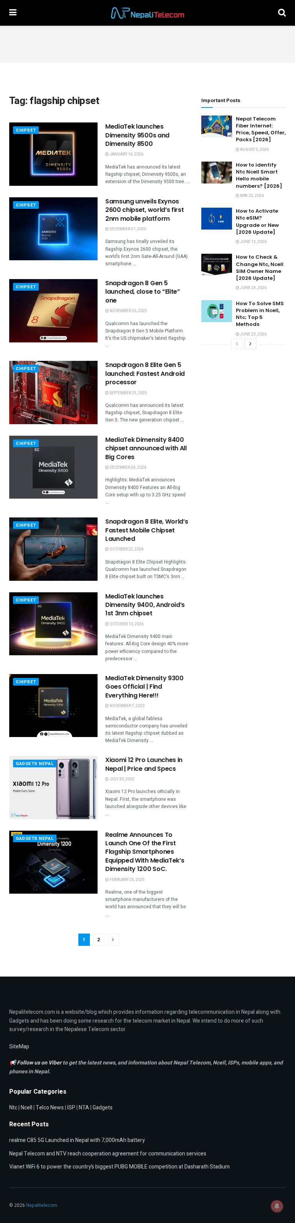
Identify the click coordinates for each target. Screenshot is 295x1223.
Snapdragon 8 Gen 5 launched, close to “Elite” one (142, 292)
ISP (71, 1108)
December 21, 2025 (127, 229)
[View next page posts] (250, 344)
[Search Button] (282, 13)
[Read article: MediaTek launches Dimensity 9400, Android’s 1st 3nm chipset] (53, 623)
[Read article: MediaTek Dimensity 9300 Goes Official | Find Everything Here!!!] (53, 705)
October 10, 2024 (126, 624)
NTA (84, 1108)
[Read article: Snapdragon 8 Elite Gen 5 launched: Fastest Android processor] (53, 392)
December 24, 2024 (127, 467)
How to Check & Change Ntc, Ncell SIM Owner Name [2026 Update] (259, 267)
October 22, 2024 (126, 549)
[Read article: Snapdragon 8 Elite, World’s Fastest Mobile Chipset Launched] (53, 548)
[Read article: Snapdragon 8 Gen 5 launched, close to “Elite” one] (53, 310)
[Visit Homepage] (147, 13)
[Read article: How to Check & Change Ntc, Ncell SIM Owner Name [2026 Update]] (216, 265)
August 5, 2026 (254, 149)
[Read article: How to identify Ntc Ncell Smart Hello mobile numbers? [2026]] (216, 172)
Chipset (26, 130)
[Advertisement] (147, 43)
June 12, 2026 (253, 242)
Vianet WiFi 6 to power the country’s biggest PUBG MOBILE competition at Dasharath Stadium (119, 1167)
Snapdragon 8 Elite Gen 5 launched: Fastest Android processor (145, 373)
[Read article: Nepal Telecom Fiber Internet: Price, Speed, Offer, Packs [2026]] (216, 126)
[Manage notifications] (277, 1206)
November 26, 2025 (128, 311)
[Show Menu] (13, 13)
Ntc (13, 1108)
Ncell (26, 1108)
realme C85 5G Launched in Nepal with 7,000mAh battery (77, 1140)
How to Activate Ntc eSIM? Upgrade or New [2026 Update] (257, 221)
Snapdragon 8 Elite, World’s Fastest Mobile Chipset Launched (146, 530)
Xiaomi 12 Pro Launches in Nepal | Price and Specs (143, 764)
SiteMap (19, 1047)
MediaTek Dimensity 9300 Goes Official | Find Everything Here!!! (144, 687)
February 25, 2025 (127, 880)
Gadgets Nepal (35, 763)
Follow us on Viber (40, 1063)
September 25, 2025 (128, 393)
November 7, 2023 (127, 706)
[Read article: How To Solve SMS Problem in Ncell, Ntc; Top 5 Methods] (216, 311)
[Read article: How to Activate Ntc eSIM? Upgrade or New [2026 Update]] (216, 219)
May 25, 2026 (251, 195)
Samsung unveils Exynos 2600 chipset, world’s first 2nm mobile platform (144, 210)
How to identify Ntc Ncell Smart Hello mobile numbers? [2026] (259, 175)
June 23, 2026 (253, 334)
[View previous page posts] (237, 344)
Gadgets (103, 1108)
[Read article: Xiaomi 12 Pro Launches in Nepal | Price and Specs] (53, 787)
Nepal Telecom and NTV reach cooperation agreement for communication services (107, 1154)
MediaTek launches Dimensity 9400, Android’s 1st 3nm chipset (145, 605)
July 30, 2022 (121, 779)
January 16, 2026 (126, 154)
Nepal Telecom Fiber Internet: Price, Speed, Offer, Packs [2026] (261, 129)
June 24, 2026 (253, 288)
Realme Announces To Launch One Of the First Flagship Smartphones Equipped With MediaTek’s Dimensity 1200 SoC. (144, 852)
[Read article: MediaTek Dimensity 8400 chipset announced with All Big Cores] (53, 467)
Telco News (50, 1108)
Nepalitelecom (41, 1205)
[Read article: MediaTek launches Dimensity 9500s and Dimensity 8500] (53, 153)
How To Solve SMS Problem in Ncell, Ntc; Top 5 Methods (260, 314)
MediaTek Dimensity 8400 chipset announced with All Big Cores (146, 448)
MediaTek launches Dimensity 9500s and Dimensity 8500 (137, 135)
